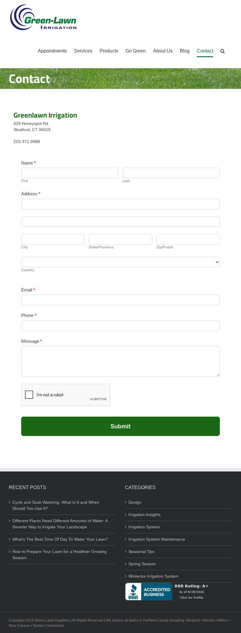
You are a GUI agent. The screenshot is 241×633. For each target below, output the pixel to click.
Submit (121, 426)
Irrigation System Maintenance (156, 539)
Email (28, 289)
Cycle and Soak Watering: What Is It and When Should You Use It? (55, 505)
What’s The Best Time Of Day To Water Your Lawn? (60, 539)
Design (134, 502)
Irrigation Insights (144, 514)
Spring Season (142, 563)
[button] (222, 51)
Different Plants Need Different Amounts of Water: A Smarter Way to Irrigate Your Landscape (60, 523)
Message (31, 341)
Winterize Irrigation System (153, 576)
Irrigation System (144, 527)
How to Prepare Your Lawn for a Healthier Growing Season (59, 554)
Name (28, 162)
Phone (28, 315)
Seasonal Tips (141, 551)
